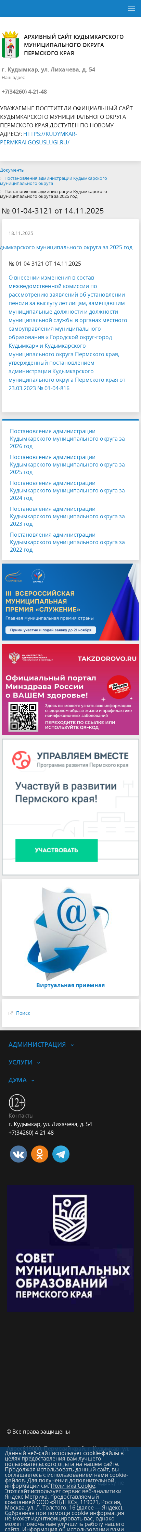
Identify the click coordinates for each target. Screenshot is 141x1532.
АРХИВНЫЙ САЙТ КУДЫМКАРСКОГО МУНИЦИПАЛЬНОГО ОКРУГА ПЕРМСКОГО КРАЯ (74, 45)
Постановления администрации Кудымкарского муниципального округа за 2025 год (67, 464)
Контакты (21, 1115)
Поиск (23, 1013)
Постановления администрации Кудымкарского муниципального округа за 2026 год (67, 438)
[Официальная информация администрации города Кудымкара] (60, 1153)
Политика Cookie (73, 1485)
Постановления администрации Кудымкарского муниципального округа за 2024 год (67, 490)
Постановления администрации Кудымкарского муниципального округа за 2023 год (67, 516)
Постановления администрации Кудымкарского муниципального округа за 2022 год (67, 542)
